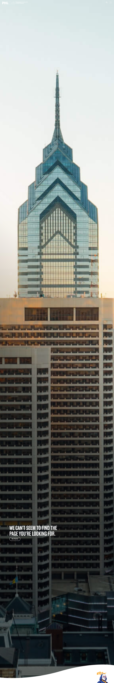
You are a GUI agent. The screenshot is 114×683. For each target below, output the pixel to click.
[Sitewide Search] (107, 3)
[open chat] (102, 677)
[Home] (15, 3)
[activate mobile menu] (110, 2)
